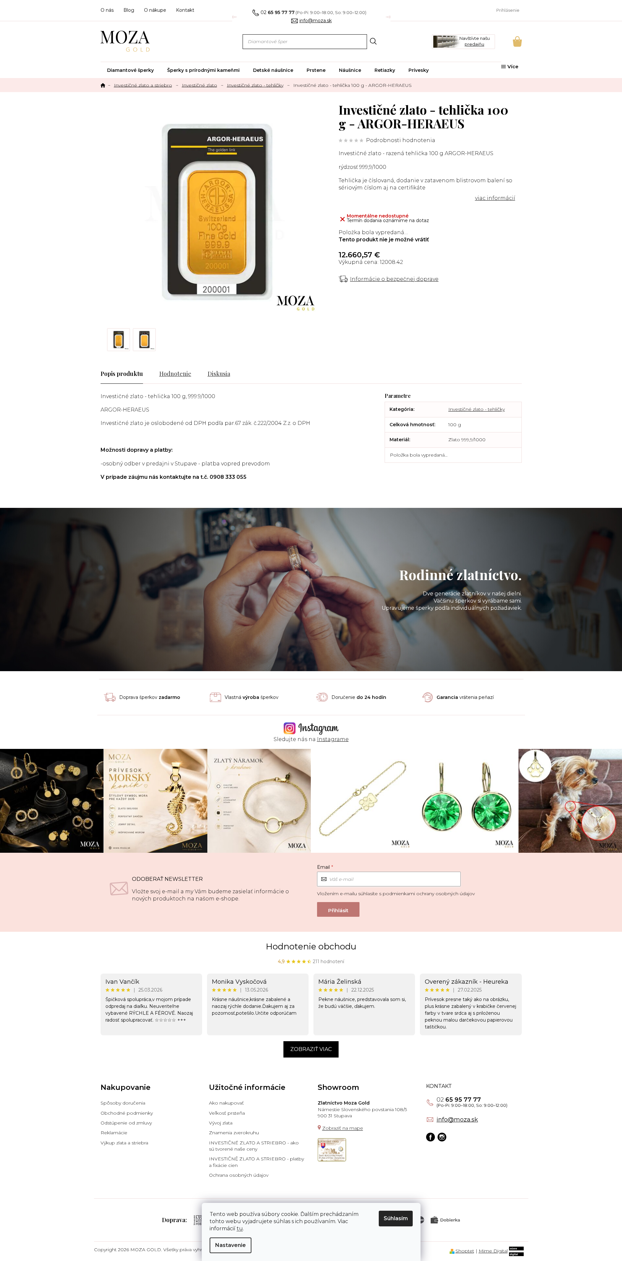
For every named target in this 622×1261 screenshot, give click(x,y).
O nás (107, 10)
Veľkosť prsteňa (227, 1113)
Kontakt (185, 10)
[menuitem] (130, 70)
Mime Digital (493, 1251)
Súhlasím (396, 1218)
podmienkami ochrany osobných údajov (429, 894)
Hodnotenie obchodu (311, 946)
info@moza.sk (457, 1120)
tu (240, 1228)
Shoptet (464, 1251)
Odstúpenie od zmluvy (126, 1123)
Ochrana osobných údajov (238, 1175)
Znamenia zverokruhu (234, 1133)
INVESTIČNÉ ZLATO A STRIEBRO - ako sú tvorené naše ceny (254, 1146)
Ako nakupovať (226, 1103)
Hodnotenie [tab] (175, 374)
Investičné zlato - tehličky (476, 409)
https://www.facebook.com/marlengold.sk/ (430, 1137)
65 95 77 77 (459, 1100)
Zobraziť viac (311, 1049)
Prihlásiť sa (338, 909)
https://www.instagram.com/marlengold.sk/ (442, 1137)
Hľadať (373, 41)
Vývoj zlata (220, 1123)
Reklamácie (114, 1133)
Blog (128, 10)
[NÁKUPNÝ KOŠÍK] (508, 41)
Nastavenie (230, 1245)
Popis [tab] (108, 374)
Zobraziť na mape (342, 1128)
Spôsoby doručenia (123, 1103)
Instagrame (333, 739)
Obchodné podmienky (127, 1113)
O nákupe (155, 10)
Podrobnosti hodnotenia (400, 140)
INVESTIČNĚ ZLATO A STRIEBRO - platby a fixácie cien (256, 1162)
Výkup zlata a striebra (124, 1143)
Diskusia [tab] (219, 374)
